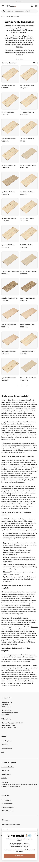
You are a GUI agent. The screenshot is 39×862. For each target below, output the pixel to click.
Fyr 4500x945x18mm (8, 245)
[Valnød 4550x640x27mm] (10, 286)
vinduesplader (17, 601)
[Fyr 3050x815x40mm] (28, 207)
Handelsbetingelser (7, 767)
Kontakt (19, 1)
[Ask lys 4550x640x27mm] (28, 154)
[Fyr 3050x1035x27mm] (10, 366)
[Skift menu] (2, 6)
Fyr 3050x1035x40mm (8, 218)
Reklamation (5, 770)
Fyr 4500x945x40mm (8, 165)
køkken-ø (11, 607)
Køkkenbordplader (7, 804)
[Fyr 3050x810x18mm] (28, 233)
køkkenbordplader (7, 598)
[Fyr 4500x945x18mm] (10, 233)
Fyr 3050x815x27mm (8, 85)
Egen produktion (6, 748)
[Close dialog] (35, 833)
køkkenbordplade (6, 620)
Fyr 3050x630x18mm (27, 139)
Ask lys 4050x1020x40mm (10, 271)
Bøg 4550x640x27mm (8, 351)
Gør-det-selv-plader (7, 807)
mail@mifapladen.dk (11, 712)
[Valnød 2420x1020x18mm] (28, 286)
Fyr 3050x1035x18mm (8, 139)
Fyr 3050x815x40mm (27, 218)
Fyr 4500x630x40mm (27, 192)
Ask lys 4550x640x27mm (28, 165)
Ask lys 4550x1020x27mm (28, 271)
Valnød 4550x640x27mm (9, 298)
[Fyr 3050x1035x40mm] (10, 207)
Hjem (2, 16)
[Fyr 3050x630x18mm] (28, 127)
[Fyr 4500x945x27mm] (10, 100)
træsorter (34, 627)
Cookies (4, 778)
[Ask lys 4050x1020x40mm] (10, 260)
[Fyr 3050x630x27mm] (28, 74)
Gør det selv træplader (12, 16)
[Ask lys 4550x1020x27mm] (28, 260)
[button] (19, 11)
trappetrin (4, 601)
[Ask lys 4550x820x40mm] (28, 366)
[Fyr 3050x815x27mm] (10, 74)
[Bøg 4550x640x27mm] (10, 339)
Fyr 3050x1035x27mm (8, 378)
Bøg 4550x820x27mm (27, 324)
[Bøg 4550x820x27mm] (28, 313)
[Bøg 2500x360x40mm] (10, 313)
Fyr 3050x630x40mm (27, 351)
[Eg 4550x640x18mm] (10, 180)
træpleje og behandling (8, 685)
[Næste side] (27, 385)
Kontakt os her (19, 856)
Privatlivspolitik (6, 774)
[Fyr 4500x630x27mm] (28, 100)
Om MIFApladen (6, 741)
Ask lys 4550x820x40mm (28, 378)
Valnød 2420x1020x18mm (28, 298)
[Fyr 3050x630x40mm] (28, 339)
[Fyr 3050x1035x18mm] (10, 127)
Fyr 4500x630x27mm (27, 112)
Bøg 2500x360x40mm (8, 324)
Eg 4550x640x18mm (8, 192)
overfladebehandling (26, 657)
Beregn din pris (6, 800)
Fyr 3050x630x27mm (27, 85)
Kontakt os (23, 52)
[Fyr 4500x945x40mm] (10, 154)
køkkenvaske (21, 633)
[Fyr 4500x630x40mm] (28, 180)
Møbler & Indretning (7, 811)
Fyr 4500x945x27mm (8, 112)
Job (2, 752)
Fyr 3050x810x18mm (26, 245)
